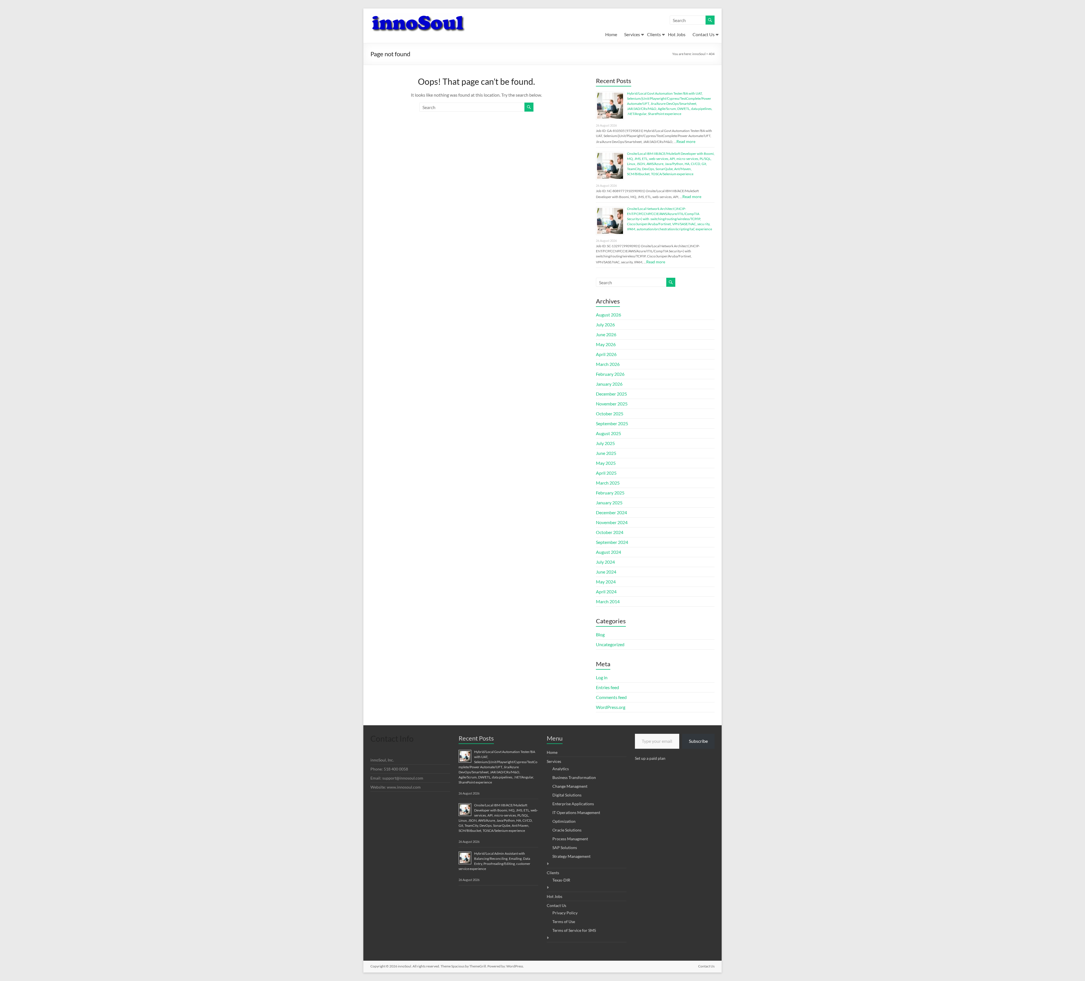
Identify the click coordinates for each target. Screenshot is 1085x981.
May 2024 (606, 581)
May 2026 (606, 344)
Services (632, 34)
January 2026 (609, 384)
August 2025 (608, 433)
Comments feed (611, 697)
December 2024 (611, 512)
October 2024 (609, 532)
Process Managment (570, 838)
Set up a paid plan (650, 758)
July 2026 (605, 324)
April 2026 (606, 354)
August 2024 (608, 552)
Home (611, 34)
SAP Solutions (564, 847)
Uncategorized (610, 644)
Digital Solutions (566, 795)
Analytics (560, 768)
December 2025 (611, 393)
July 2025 (605, 443)
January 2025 (609, 502)
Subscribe (698, 741)
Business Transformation (574, 777)
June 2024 (606, 571)
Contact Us (704, 34)
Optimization (564, 821)
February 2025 (610, 492)
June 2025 (606, 453)
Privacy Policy (565, 912)
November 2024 (612, 522)
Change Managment (569, 786)
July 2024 (605, 562)
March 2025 (608, 482)
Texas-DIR (561, 880)
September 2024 (612, 542)
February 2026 (610, 374)
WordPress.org (610, 707)
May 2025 (606, 463)
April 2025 (606, 473)
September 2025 (612, 423)
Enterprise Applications (573, 803)
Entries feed (607, 687)
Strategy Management (571, 856)
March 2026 (608, 364)
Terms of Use (563, 921)
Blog (600, 634)
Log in (601, 677)
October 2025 (609, 413)
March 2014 (608, 601)
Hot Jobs (676, 34)
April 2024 (606, 591)
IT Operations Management (576, 812)
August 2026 (608, 314)
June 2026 (606, 334)
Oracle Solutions (566, 830)
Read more (685, 141)
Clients (654, 34)
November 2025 (612, 403)
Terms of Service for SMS (574, 930)
